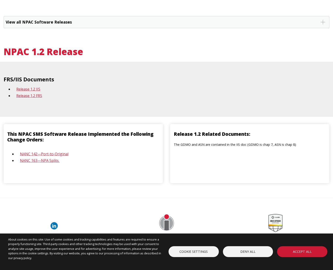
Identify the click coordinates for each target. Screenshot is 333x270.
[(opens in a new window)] (55, 228)
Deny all (248, 251)
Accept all (302, 251)
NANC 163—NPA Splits (40, 160)
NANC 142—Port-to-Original (44, 153)
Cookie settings (193, 251)
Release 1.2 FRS (29, 95)
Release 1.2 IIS (28, 89)
